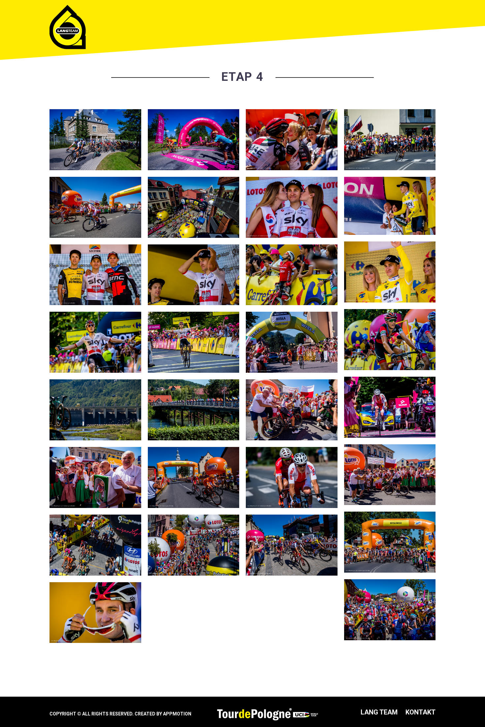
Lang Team (379, 712)
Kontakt (420, 712)
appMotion (177, 713)
